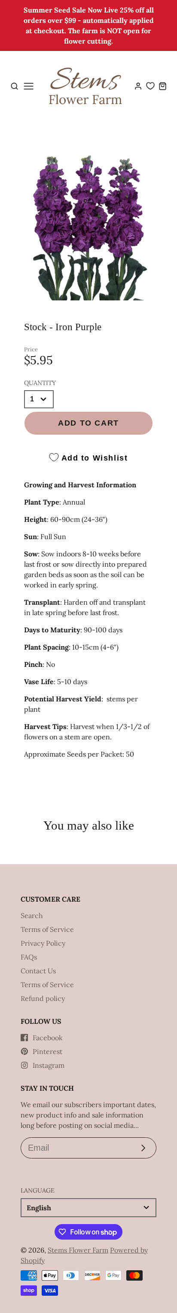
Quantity (40, 383)
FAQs (29, 957)
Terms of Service (47, 929)
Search (32, 915)
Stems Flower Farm (78, 1250)
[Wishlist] (150, 86)
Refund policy (43, 998)
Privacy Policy (43, 943)
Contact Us (38, 970)
